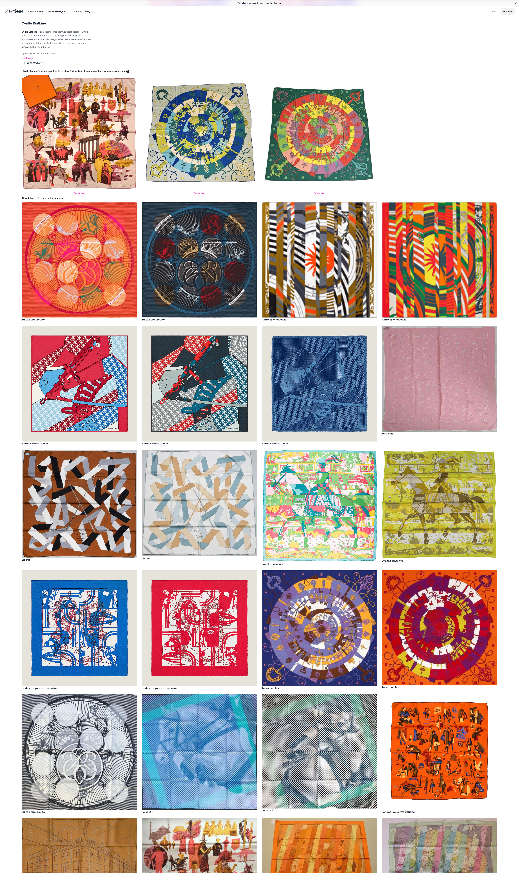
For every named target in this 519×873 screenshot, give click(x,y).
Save (31, 206)
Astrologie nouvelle (274, 319)
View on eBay (79, 193)
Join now (278, 3)
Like (131, 206)
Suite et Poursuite (33, 319)
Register (507, 11)
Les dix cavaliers (272, 564)
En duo (26, 559)
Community (76, 11)
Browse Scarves (36, 11)
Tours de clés (270, 688)
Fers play (388, 433)
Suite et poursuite (33, 812)
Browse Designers (57, 11)
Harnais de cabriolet (35, 443)
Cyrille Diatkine (34, 23)
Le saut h (148, 812)
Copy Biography (35, 63)
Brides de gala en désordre (39, 688)
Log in (494, 11)
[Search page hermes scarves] (14, 11)
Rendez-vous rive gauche (398, 812)
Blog (87, 11)
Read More (27, 58)
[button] (79, 260)
